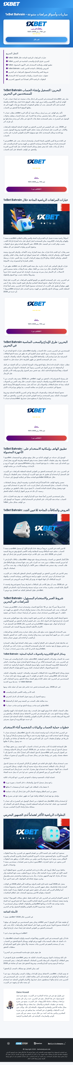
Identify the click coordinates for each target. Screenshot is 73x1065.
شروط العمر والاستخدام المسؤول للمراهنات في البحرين (28, 72)
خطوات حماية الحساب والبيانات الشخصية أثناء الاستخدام (28, 76)
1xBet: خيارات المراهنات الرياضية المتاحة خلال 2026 (27, 58)
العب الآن (36, 39)
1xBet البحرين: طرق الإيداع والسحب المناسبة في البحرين (28, 61)
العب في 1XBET (36, 189)
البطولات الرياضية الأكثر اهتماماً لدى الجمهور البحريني (27, 79)
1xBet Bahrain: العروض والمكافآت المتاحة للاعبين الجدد (28, 68)
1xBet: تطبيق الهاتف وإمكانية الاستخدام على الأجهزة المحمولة (30, 65)
